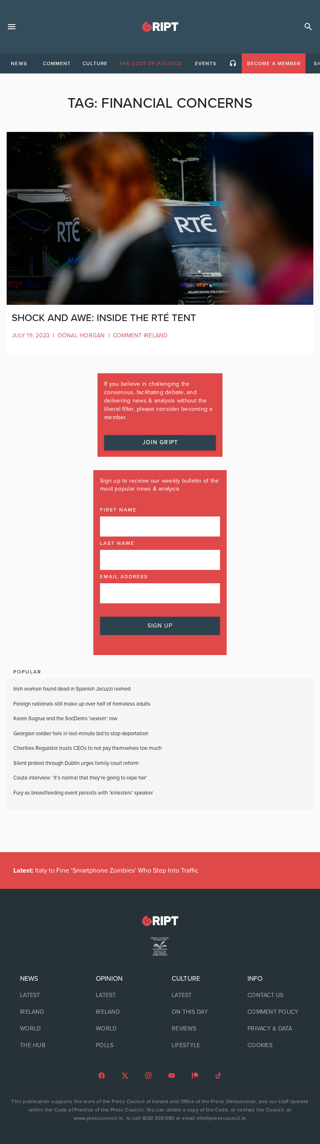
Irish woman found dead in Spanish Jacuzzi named (71, 689)
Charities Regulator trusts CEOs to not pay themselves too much (87, 748)
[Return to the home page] (160, 921)
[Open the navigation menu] (12, 27)
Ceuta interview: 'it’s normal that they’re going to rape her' (80, 777)
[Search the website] (308, 27)
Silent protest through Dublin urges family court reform (76, 763)
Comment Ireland (140, 335)
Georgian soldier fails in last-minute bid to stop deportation (81, 733)
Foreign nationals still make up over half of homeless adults (81, 704)
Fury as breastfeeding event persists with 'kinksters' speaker (83, 793)
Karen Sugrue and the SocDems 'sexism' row (65, 718)
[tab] (19, 63)
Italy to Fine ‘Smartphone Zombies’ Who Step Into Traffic (105, 870)
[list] (46, 1012)
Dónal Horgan (81, 335)
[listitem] (46, 995)
